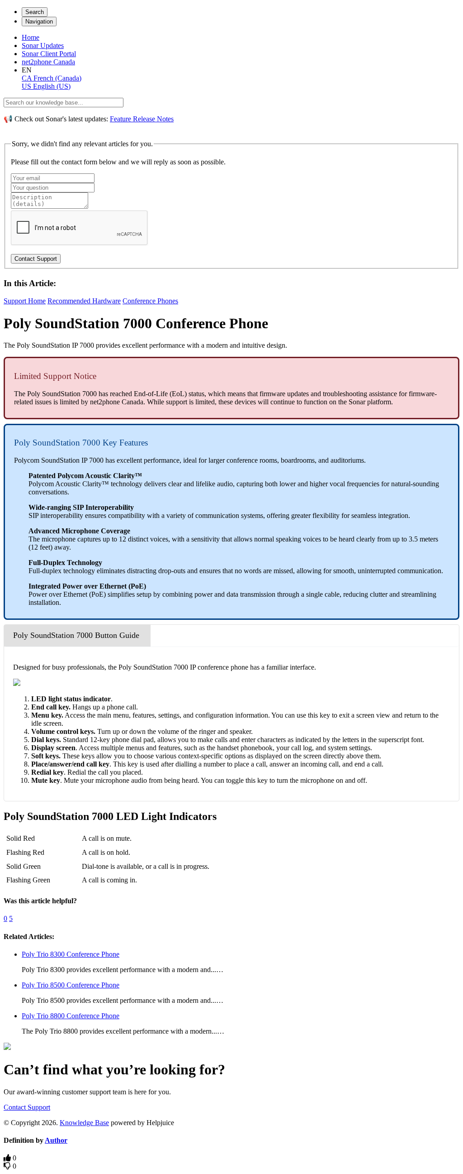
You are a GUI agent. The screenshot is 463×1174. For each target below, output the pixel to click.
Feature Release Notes (142, 119)
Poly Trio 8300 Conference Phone (70, 954)
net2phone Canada (48, 62)
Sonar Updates (43, 45)
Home (30, 37)
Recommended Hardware (84, 301)
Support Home (25, 301)
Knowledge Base (84, 1122)
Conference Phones (150, 301)
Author (56, 1140)
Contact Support (27, 1107)
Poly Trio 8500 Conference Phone (70, 985)
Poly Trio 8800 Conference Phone (70, 1016)
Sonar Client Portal (49, 54)
